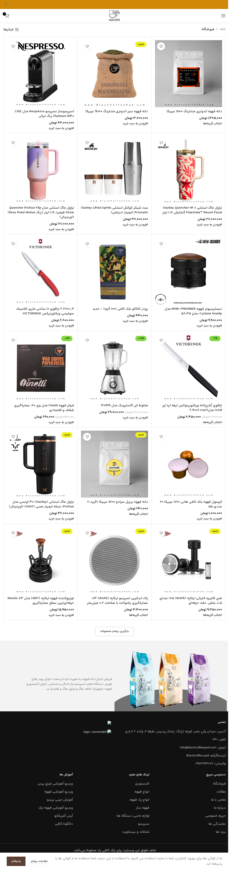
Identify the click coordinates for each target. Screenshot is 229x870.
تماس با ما (218, 799)
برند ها (221, 832)
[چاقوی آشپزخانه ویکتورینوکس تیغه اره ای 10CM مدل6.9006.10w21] (188, 367)
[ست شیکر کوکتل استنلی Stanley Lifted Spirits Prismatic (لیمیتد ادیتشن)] (114, 170)
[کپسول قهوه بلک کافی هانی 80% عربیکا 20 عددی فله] (188, 464)
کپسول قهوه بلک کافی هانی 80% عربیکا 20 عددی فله (191, 504)
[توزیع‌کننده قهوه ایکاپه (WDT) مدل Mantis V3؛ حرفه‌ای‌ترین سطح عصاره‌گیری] (40, 560)
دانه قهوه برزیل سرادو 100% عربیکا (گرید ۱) (117, 502)
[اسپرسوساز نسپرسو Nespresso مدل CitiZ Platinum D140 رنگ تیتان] (40, 73)
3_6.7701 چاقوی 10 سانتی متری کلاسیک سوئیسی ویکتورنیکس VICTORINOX (45, 311)
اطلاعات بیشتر (39, 861)
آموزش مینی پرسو (60, 799)
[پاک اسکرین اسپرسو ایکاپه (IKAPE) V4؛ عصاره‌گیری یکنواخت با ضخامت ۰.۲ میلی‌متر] (114, 560)
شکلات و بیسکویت (135, 832)
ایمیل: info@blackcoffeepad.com (203, 747)
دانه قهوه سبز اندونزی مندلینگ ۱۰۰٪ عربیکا (116, 111)
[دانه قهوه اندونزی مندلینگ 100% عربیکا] (188, 73)
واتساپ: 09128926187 (210, 763)
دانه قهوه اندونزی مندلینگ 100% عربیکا (194, 111)
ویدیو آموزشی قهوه (58, 791)
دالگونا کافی (64, 823)
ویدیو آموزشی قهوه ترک (55, 807)
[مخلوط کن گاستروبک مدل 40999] (114, 367)
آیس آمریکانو (63, 815)
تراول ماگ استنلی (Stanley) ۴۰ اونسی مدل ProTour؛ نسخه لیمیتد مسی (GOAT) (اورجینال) (41, 504)
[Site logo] (114, 15)
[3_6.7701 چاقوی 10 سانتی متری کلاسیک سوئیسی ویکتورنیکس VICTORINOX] (40, 271)
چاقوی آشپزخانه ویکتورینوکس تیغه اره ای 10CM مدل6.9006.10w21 (192, 408)
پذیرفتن (16, 861)
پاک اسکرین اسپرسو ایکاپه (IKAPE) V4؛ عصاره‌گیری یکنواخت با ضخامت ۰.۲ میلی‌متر (117, 601)
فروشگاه (219, 783)
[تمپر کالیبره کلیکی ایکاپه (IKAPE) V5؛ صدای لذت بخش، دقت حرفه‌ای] (188, 560)
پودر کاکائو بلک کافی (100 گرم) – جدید (120, 308)
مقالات (221, 791)
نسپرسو (143, 823)
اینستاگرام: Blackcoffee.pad (206, 755)
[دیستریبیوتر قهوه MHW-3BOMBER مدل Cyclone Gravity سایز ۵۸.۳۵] (188, 271)
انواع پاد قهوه (139, 799)
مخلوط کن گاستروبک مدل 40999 (124, 405)
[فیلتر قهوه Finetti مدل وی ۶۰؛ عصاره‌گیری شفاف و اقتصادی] (40, 367)
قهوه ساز (142, 807)
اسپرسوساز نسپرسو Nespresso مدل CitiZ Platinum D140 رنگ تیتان (44, 114)
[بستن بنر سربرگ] (5, 4)
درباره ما (220, 807)
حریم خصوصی (215, 815)
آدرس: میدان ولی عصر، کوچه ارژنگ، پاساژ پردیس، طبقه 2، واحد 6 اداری (175, 731)
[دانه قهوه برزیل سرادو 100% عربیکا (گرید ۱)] (114, 464)
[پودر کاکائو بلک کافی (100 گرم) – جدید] (114, 271)
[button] (135, 124)
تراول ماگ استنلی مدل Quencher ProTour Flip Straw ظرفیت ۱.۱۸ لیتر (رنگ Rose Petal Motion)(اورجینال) (41, 212)
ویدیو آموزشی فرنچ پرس (55, 783)
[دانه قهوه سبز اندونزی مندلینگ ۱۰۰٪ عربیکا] (114, 73)
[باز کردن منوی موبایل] (223, 15)
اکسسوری (142, 783)
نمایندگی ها (217, 823)
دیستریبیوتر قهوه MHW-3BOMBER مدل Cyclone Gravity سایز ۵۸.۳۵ (193, 311)
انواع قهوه (141, 791)
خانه (223, 29)
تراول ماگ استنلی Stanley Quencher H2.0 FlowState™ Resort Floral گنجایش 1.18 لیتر (192, 210)
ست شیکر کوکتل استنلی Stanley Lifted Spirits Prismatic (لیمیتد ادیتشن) (114, 210)
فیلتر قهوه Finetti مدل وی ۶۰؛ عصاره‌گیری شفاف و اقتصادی (44, 408)
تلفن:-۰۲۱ (219, 739)
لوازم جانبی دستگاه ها (133, 815)
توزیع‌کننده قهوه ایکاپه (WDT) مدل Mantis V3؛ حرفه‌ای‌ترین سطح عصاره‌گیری (40, 601)
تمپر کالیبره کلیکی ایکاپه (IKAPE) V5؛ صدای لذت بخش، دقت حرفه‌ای (190, 601)
